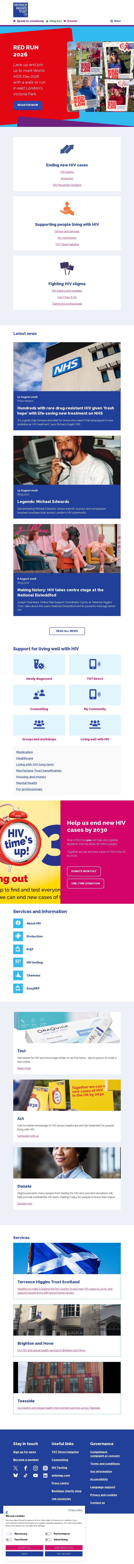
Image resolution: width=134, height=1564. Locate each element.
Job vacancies (61, 1498)
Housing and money (31, 777)
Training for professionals (67, 303)
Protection (67, 178)
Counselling (60, 1459)
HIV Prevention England (67, 185)
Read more (24, 1068)
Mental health (26, 783)
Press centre (60, 1483)
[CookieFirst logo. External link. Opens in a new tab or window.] (7, 1512)
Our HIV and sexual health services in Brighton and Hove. (51, 1350)
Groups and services (67, 231)
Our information (101, 1471)
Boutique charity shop (67, 1491)
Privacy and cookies (103, 1494)
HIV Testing (59, 1467)
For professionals (29, 789)
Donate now (24, 1203)
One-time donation (85, 883)
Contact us (97, 1502)
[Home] (20, 10)
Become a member (26, 1459)
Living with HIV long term (35, 764)
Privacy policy (75, 1510)
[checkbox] (9, 1534)
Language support (102, 1487)
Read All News (67, 631)
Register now (27, 105)
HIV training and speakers (67, 290)
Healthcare (24, 758)
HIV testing (67, 172)
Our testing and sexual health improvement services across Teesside (58, 1407)
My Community (67, 237)
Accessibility (99, 1479)
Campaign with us (28, 1135)
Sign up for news (24, 1452)
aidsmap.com (61, 1475)
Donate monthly (84, 871)
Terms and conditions (105, 1463)
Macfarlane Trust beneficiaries (39, 770)
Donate (72, 21)
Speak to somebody (30, 21)
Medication (24, 752)
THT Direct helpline (67, 244)
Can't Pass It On (67, 297)
